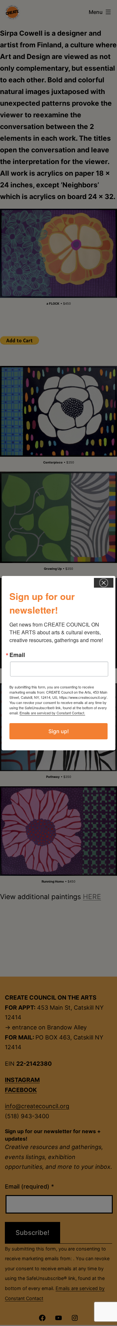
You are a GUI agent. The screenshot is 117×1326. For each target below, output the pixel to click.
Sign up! (58, 731)
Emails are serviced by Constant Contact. (52, 712)
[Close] (103, 583)
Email (17, 655)
